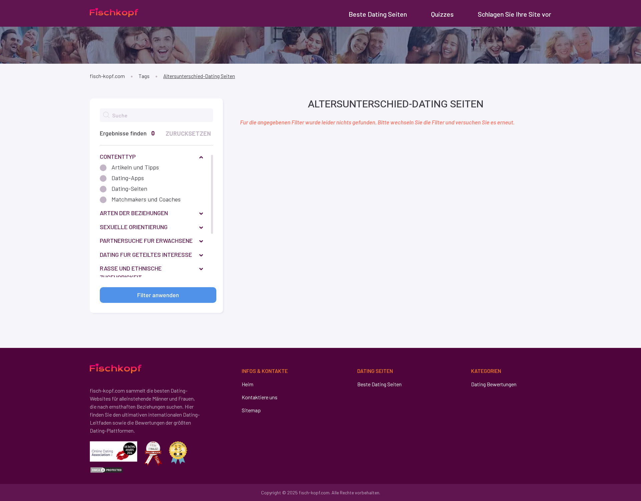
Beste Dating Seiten (378, 14)
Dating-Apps (128, 177)
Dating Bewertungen (493, 384)
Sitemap (251, 410)
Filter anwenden (158, 295)
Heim (247, 384)
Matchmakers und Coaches (146, 199)
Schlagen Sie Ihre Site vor (514, 14)
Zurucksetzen (188, 133)
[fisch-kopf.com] (114, 12)
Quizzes (442, 14)
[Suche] (106, 115)
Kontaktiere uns (259, 397)
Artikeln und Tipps (135, 167)
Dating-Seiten (129, 188)
